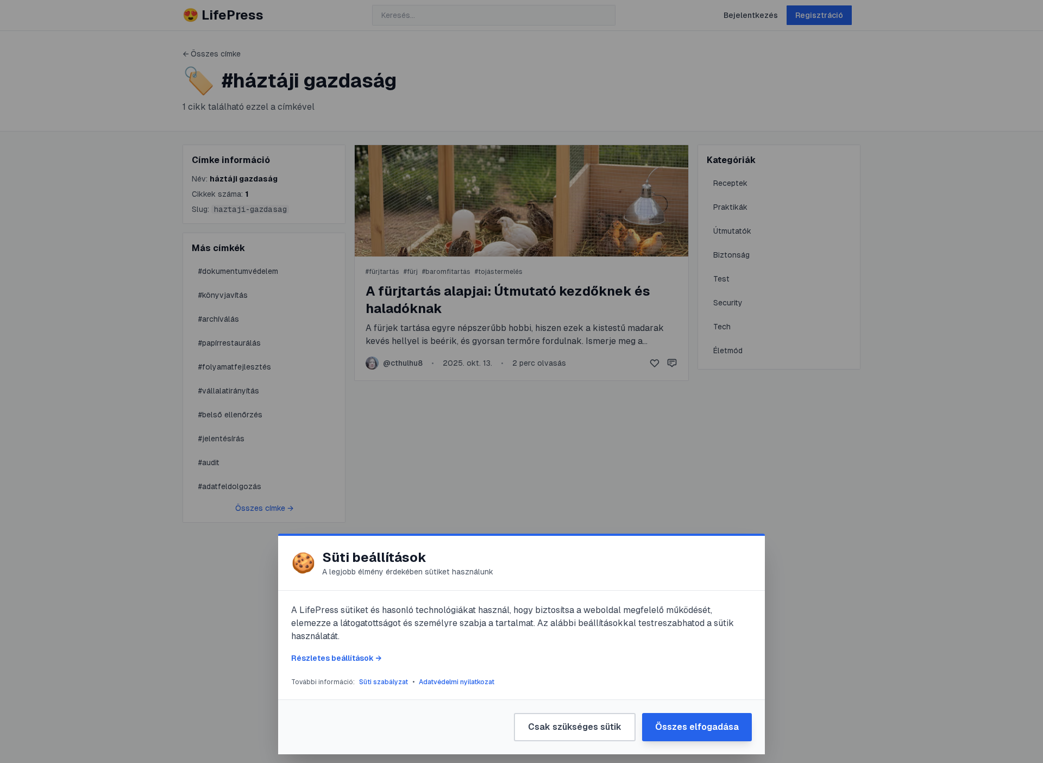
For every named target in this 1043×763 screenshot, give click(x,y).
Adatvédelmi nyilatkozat (456, 682)
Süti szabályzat (383, 682)
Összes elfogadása (697, 727)
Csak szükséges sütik (574, 727)
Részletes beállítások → (336, 658)
